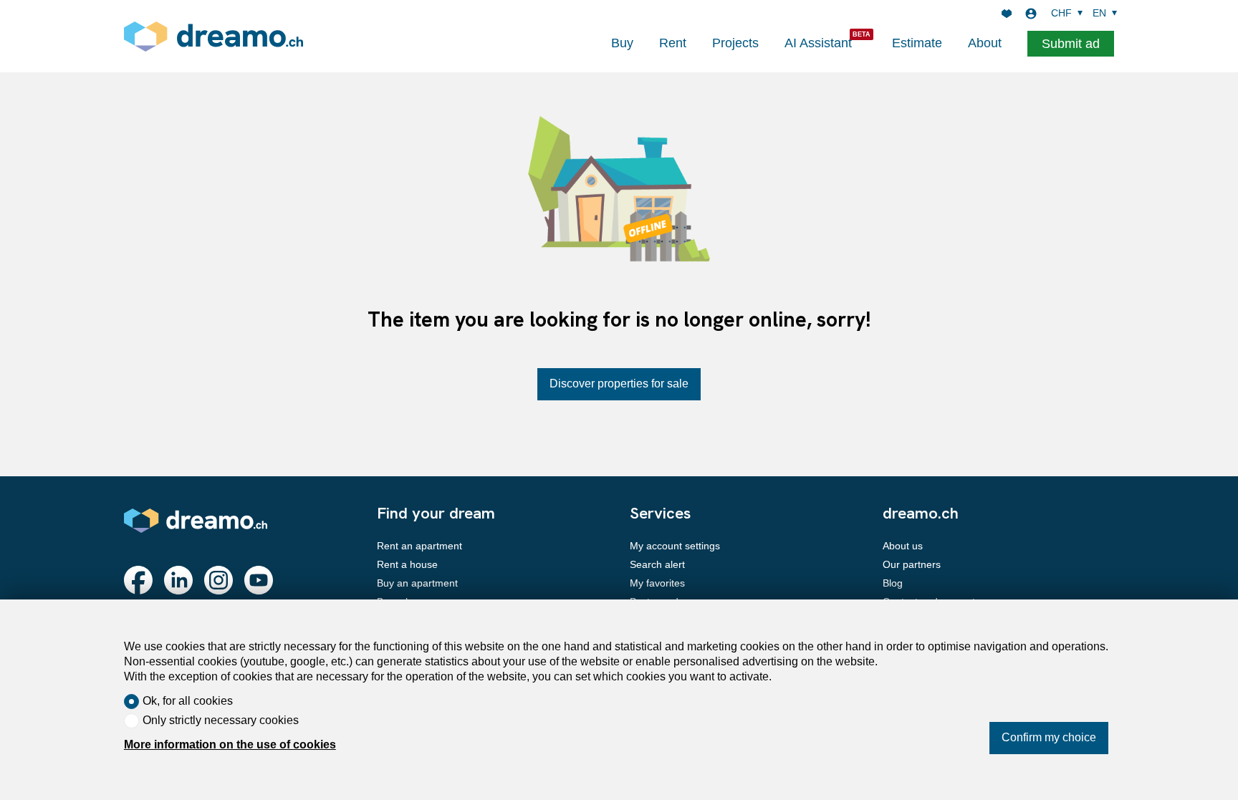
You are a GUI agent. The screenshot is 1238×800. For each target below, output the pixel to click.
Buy (622, 43)
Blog (893, 583)
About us (903, 545)
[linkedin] (178, 580)
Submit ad (1071, 44)
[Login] (1031, 13)
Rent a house (407, 564)
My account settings (675, 545)
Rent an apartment (419, 545)
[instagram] (218, 580)
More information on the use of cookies (230, 744)
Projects (735, 43)
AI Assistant (818, 43)
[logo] (213, 36)
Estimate (917, 43)
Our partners (912, 564)
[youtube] (258, 580)
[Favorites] (1006, 13)
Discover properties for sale (619, 383)
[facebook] (138, 580)
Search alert (657, 564)
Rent (672, 43)
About (985, 43)
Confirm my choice (1049, 737)
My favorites (657, 583)
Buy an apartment (417, 583)
